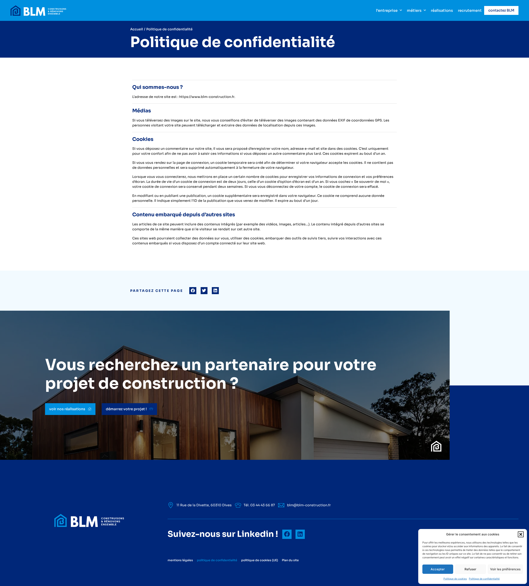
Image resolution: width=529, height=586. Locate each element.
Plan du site (290, 560)
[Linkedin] (300, 534)
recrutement (470, 10)
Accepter (438, 569)
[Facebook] (287, 534)
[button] (521, 534)
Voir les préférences (505, 569)
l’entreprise (387, 10)
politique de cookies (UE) (259, 560)
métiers (414, 10)
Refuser (470, 569)
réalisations (442, 10)
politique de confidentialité (217, 560)
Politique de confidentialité (484, 578)
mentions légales (180, 560)
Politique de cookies (455, 578)
